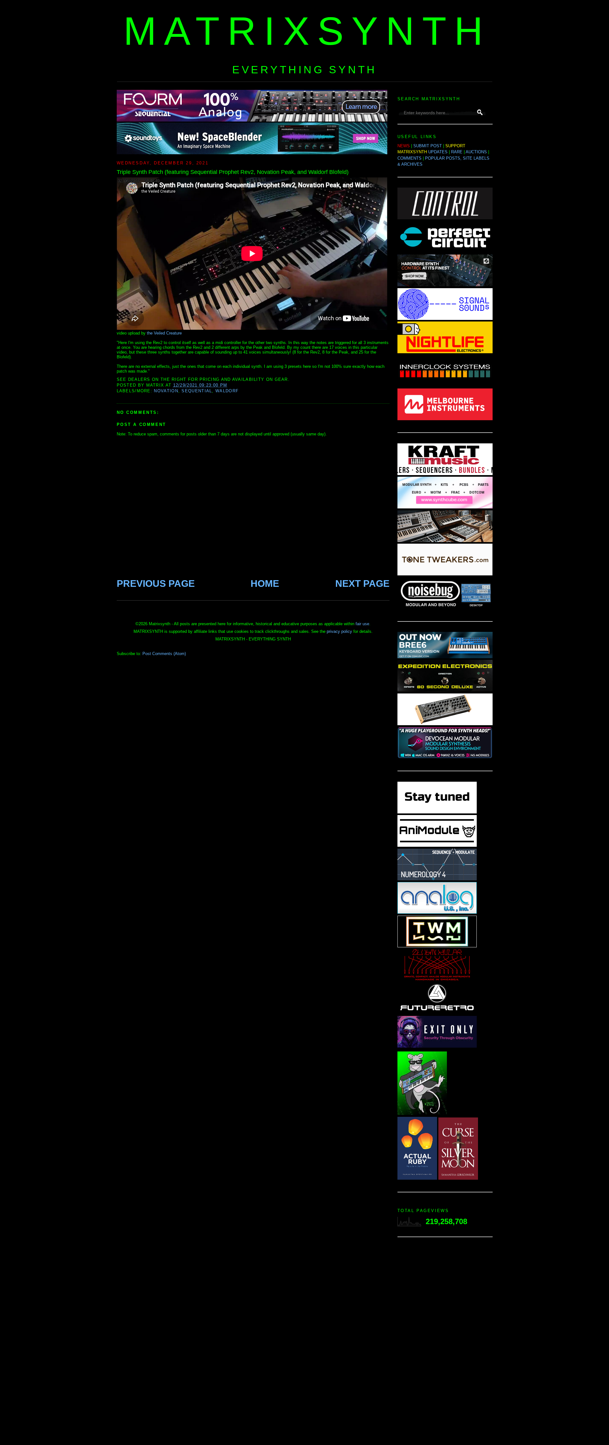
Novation (166, 390)
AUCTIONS (476, 151)
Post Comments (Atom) (164, 653)
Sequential (196, 390)
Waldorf (227, 390)
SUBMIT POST (427, 145)
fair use (362, 623)
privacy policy (339, 631)
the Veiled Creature (164, 333)
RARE (456, 151)
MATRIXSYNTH (307, 31)
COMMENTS (409, 158)
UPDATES (438, 151)
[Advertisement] (445, 1343)
